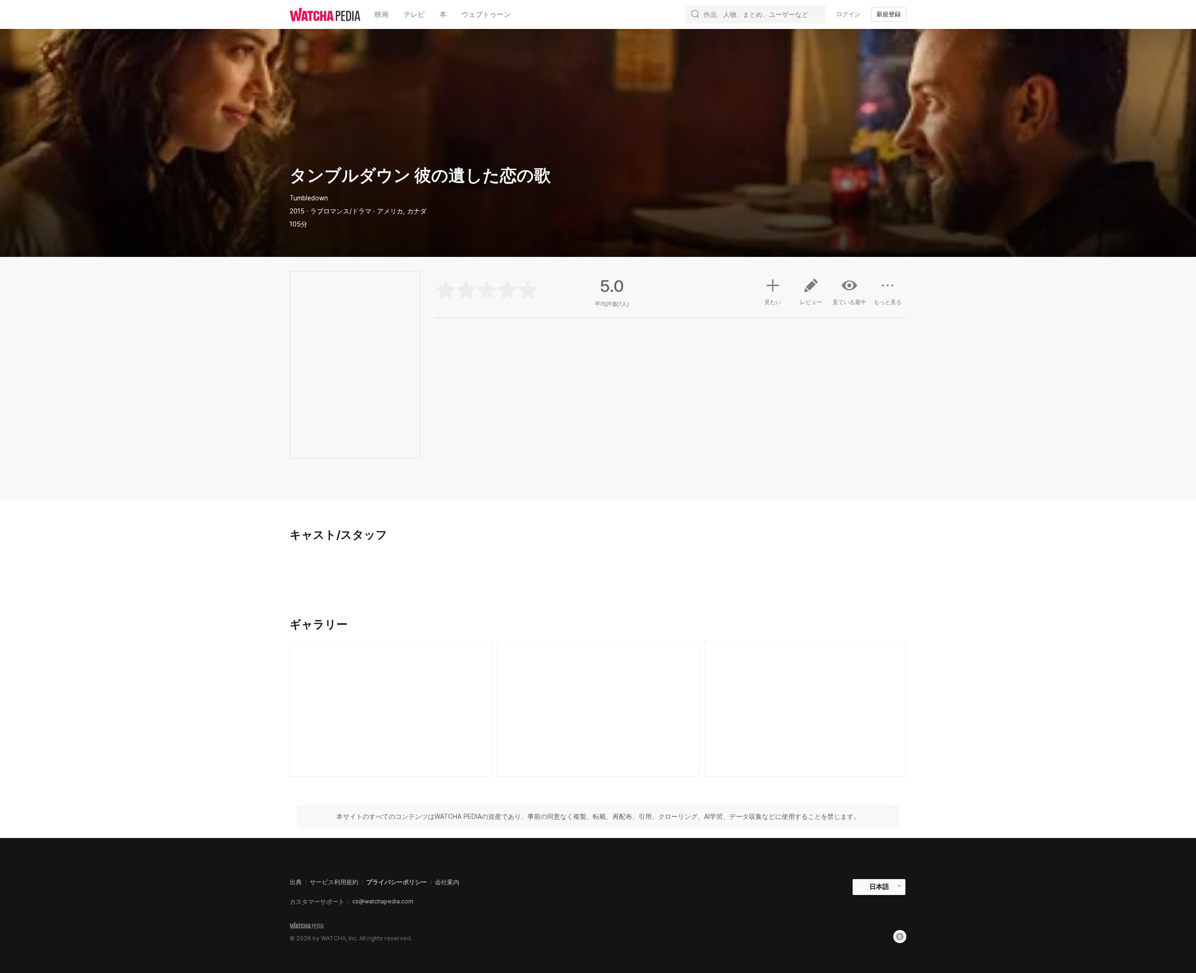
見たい (772, 302)
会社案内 (447, 882)
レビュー (811, 302)
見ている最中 (849, 302)
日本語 (879, 886)
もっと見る (888, 302)
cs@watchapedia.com (382, 901)
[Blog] (899, 936)
